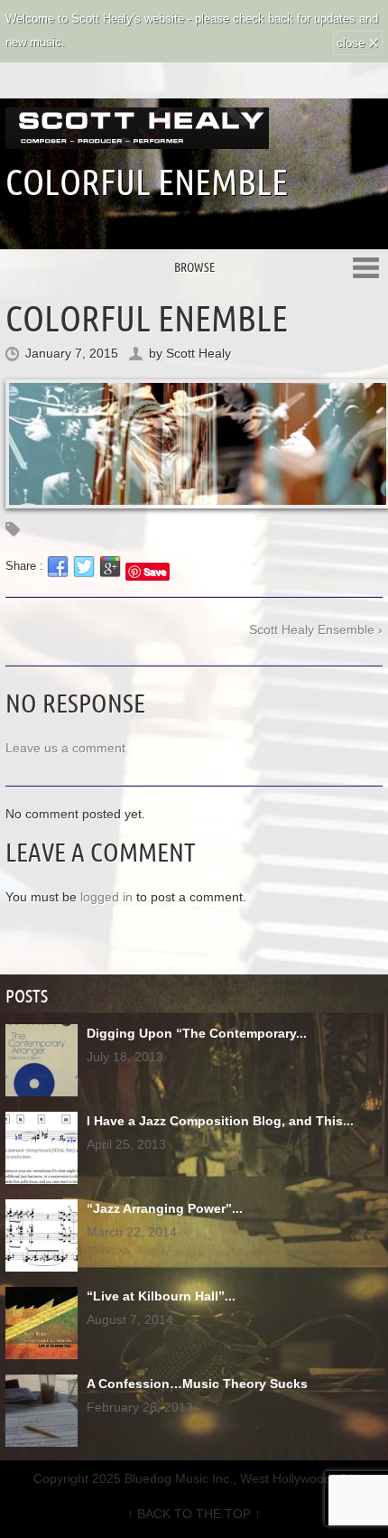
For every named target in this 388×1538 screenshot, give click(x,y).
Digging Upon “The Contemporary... (197, 1033)
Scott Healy (198, 353)
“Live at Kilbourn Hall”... (161, 1296)
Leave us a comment (65, 748)
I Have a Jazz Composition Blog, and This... (220, 1121)
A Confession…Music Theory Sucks (197, 1383)
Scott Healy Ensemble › (316, 629)
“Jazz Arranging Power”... (165, 1208)
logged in (106, 897)
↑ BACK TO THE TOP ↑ (194, 1513)
